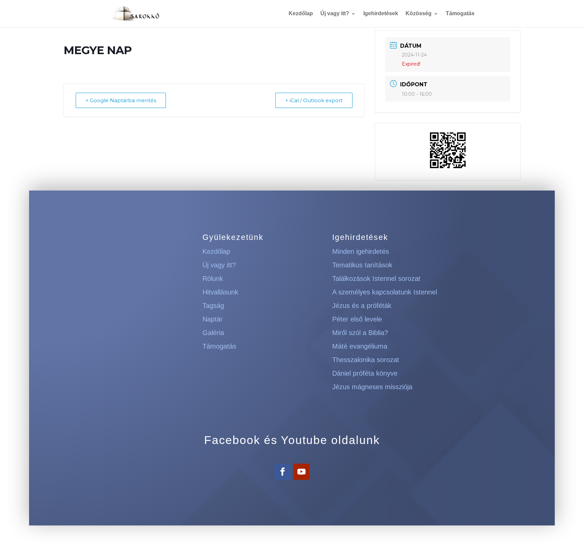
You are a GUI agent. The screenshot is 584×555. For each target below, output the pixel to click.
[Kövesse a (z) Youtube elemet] (301, 472)
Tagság (213, 305)
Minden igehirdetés (360, 251)
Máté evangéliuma (359, 346)
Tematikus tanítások (362, 265)
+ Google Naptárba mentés (121, 100)
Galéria (213, 332)
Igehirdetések (380, 13)
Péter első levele (357, 319)
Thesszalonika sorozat (365, 359)
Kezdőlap (301, 13)
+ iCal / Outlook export (314, 100)
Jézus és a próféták (361, 305)
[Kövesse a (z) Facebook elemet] (282, 472)
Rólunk (212, 278)
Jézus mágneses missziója (372, 387)
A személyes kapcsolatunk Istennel (384, 292)
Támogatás (460, 13)
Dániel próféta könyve (364, 373)
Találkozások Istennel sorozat (376, 278)
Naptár (212, 319)
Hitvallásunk (220, 292)
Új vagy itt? (334, 13)
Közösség (419, 13)
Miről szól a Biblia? (360, 332)
